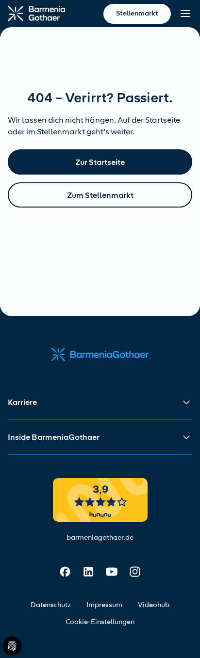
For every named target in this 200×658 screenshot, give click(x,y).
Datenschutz (51, 605)
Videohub (153, 605)
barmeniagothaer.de (100, 537)
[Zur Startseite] (36, 13)
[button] (100, 402)
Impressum (104, 605)
